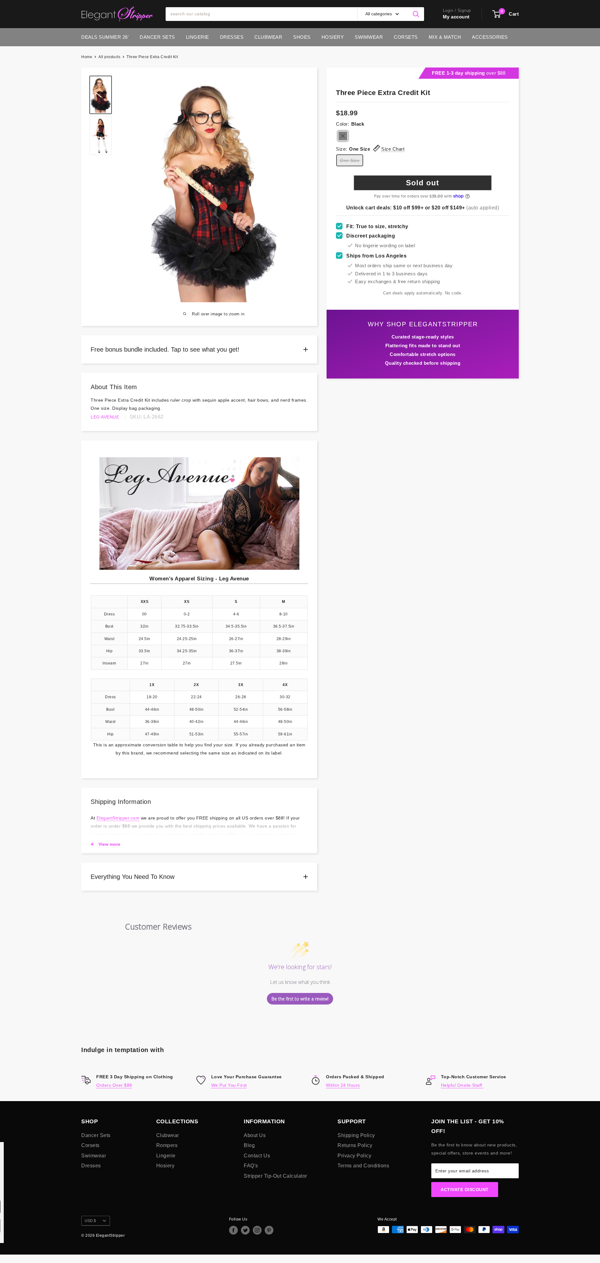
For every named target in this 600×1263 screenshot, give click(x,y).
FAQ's (251, 1165)
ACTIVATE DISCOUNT (465, 1189)
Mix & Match (445, 37)
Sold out (422, 182)
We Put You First (229, 1085)
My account (456, 16)
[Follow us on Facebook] (233, 1230)
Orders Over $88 (114, 1085)
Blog (249, 1145)
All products (109, 57)
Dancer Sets (157, 37)
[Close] (176, 1149)
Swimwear (369, 37)
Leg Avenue (105, 416)
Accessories (490, 37)
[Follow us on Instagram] (257, 1230)
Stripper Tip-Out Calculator (275, 1176)
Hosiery (333, 37)
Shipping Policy (356, 1135)
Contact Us (257, 1155)
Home (86, 57)
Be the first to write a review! (300, 999)
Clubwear (268, 37)
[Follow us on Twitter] (245, 1230)
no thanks (140, 1225)
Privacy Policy (354, 1155)
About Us (255, 1135)
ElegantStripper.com (118, 817)
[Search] (416, 14)
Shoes (302, 37)
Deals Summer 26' (105, 37)
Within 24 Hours (343, 1085)
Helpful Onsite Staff (462, 1085)
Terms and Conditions (363, 1165)
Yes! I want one (140, 1206)
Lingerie (197, 37)
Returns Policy (355, 1145)
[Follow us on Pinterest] (269, 1230)
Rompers (167, 1145)
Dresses (232, 37)
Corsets (406, 37)
